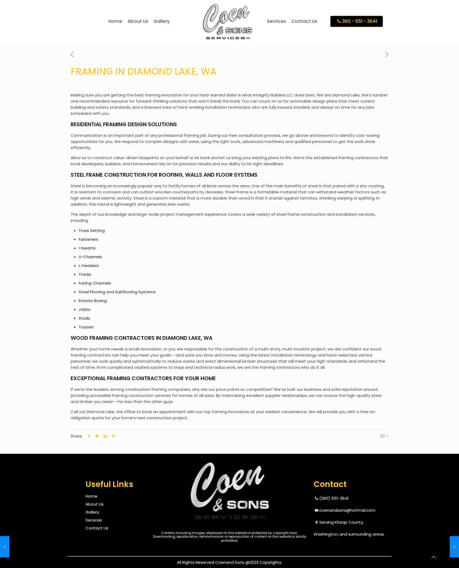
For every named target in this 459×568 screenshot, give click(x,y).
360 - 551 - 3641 (359, 21)
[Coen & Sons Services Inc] (227, 21)
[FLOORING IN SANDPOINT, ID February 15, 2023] (15, 546)
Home (91, 496)
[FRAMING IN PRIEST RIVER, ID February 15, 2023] (443, 546)
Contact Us (97, 528)
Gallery (92, 512)
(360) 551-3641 (334, 498)
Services (94, 520)
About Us (95, 504)
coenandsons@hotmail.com (347, 510)
